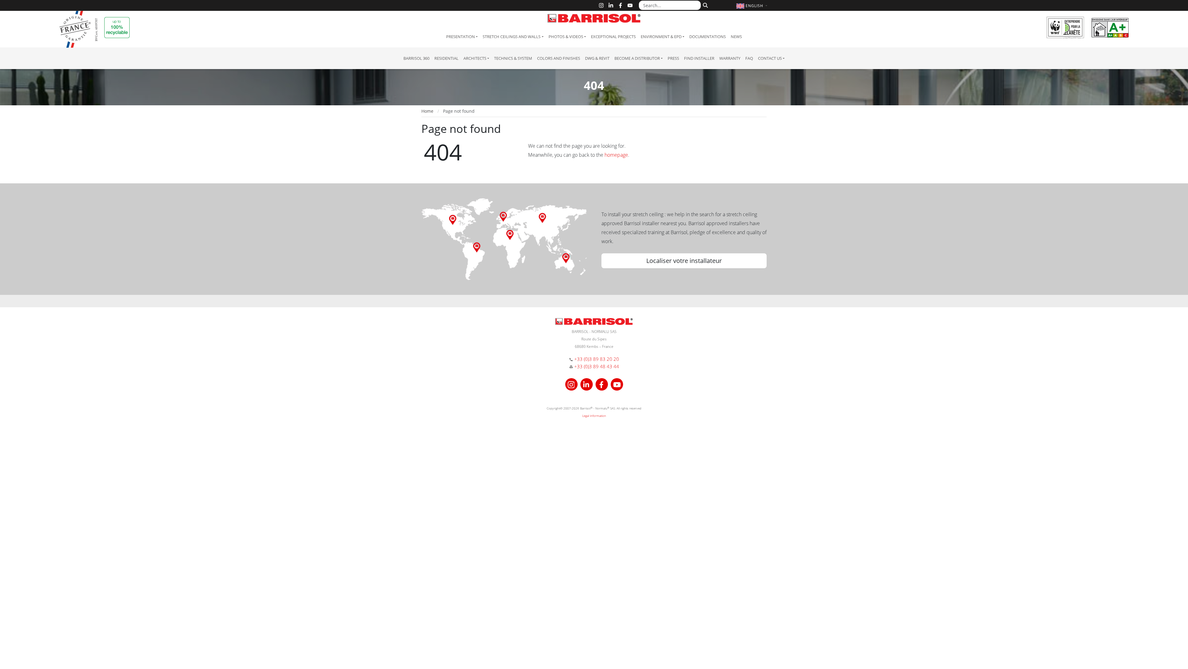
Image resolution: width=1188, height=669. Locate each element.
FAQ (749, 58)
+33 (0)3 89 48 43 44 (596, 366)
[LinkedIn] (610, 5)
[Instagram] (601, 5)
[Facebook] (620, 5)
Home (427, 111)
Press (673, 58)
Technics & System (513, 58)
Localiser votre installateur (684, 260)
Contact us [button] (770, 58)
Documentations (707, 36)
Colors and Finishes (558, 58)
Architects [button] (474, 58)
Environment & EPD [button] (661, 36)
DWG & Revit (597, 58)
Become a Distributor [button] (637, 58)
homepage (616, 154)
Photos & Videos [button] (566, 36)
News (736, 36)
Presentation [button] (460, 36)
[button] (752, 5)
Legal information (594, 415)
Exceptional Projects (613, 36)
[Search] (704, 4)
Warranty (729, 58)
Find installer (699, 58)
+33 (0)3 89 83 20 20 (596, 359)
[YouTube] (630, 5)
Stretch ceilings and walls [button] (511, 36)
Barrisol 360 (416, 58)
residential (446, 58)
